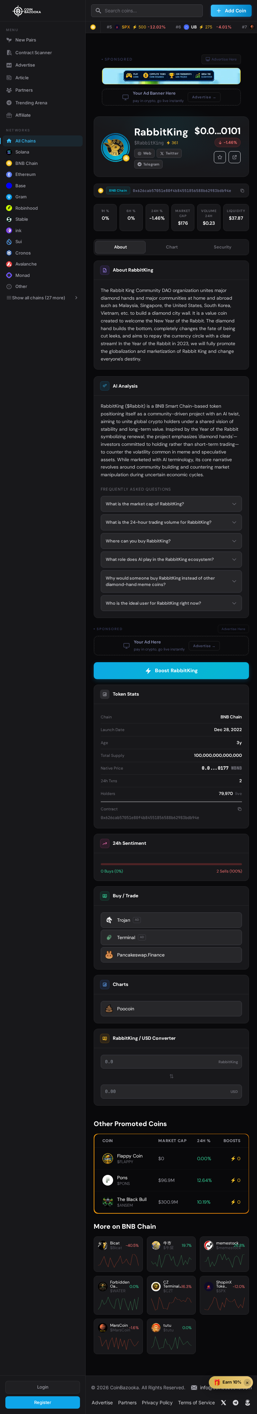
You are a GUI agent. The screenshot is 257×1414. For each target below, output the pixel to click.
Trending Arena (31, 102)
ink (18, 230)
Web (147, 153)
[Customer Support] (247, 1402)
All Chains (25, 140)
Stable (21, 219)
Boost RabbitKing (176, 670)
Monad (22, 275)
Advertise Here (224, 59)
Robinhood (26, 208)
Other (21, 286)
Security (223, 247)
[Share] (235, 157)
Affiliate (23, 115)
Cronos (23, 253)
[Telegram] (235, 1402)
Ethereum (25, 174)
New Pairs (25, 39)
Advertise (25, 65)
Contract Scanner (33, 52)
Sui (18, 241)
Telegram (151, 164)
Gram (21, 196)
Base (20, 185)
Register (42, 1402)
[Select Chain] (93, 27)
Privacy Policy (157, 1402)
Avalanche (26, 264)
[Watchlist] (220, 157)
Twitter (172, 153)
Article (22, 77)
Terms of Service (196, 1402)
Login (43, 1387)
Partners (24, 90)
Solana (22, 152)
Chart (172, 247)
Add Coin (235, 10)
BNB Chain (26, 163)
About (120, 247)
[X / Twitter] (223, 1402)
